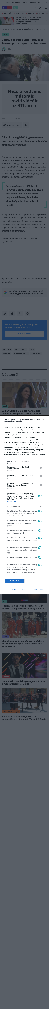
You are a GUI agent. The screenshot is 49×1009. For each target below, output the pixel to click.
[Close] (44, 420)
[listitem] (24, 462)
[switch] (40, 468)
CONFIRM (14, 581)
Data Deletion (11, 589)
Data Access (24, 589)
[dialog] (24, 504)
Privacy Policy (38, 589)
